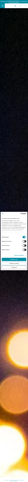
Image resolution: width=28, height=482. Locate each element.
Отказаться (14, 267)
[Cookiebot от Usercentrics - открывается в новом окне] (20, 214)
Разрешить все (14, 259)
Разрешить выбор (14, 263)
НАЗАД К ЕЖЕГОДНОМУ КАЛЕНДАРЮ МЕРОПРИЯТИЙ (14, 480)
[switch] (24, 241)
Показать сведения (19, 255)
